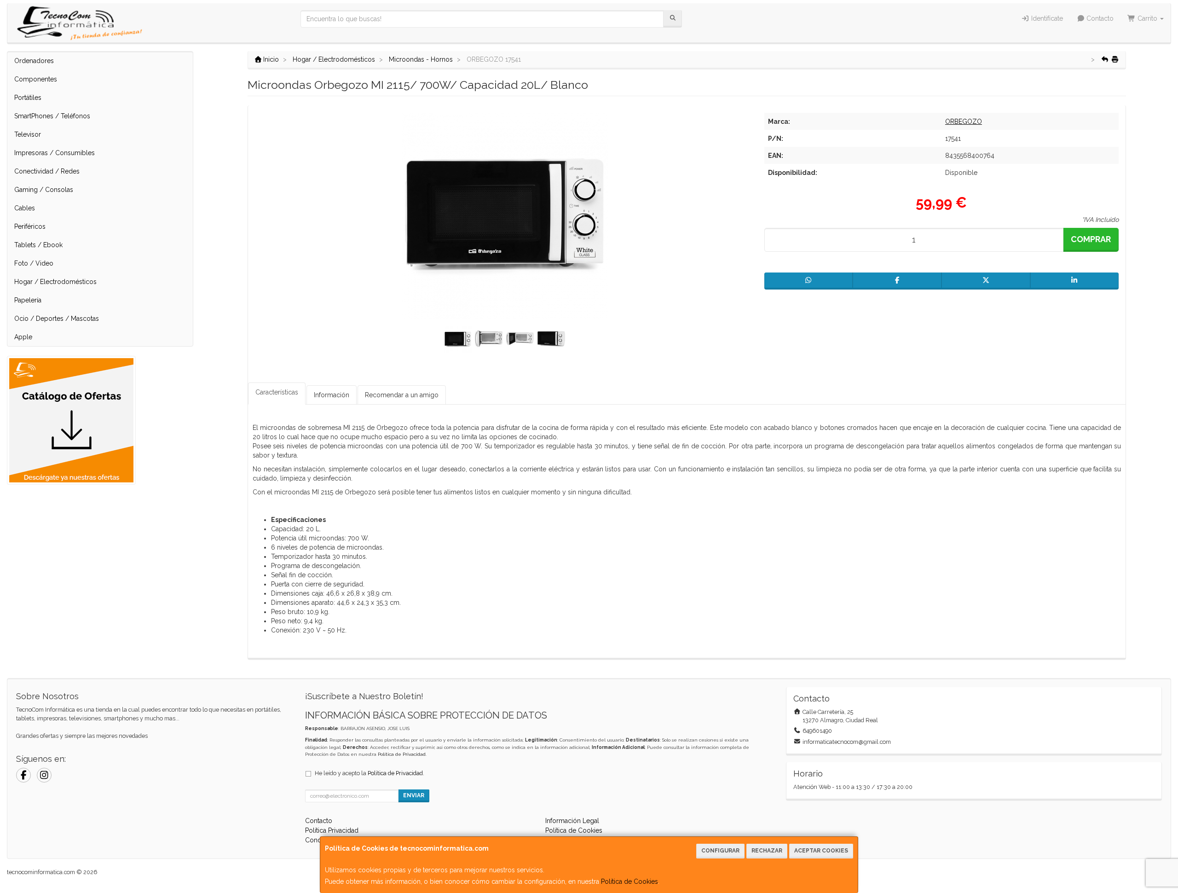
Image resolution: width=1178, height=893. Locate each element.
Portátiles (27, 97)
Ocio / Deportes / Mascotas (56, 318)
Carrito (1147, 18)
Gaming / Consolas (43, 189)
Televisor (27, 134)
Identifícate (1046, 18)
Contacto (1099, 18)
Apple (23, 337)
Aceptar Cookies (821, 850)
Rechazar (766, 850)
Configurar (720, 850)
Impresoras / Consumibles (54, 153)
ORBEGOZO (963, 121)
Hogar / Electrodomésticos (55, 281)
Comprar (1091, 239)
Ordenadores (34, 60)
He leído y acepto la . (369, 773)
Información (331, 395)
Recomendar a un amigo (402, 395)
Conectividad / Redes (47, 171)
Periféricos (30, 226)
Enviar (413, 795)
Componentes (35, 79)
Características (276, 392)
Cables (24, 208)
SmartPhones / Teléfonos (52, 116)
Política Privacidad (331, 830)
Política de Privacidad (402, 754)
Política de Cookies (629, 881)
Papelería (27, 300)
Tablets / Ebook (38, 245)
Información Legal (572, 820)
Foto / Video (33, 263)
